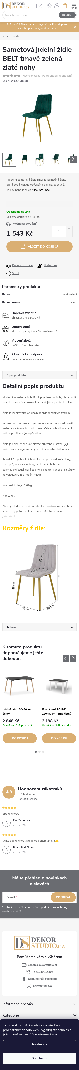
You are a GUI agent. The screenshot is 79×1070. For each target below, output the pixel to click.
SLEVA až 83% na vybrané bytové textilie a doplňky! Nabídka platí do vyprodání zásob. (37, 27)
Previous (66, 658)
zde (54, 1034)
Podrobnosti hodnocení (57, 76)
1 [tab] (36, 752)
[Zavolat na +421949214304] (49, 5)
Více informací (41, 190)
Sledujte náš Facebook (43, 979)
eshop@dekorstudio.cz (42, 965)
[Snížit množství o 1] (69, 234)
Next (73, 658)
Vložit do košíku (43, 246)
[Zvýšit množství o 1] (69, 228)
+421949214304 (42, 972)
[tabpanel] (20, 706)
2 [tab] (39, 752)
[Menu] (73, 5)
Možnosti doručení (25, 224)
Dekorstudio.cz (42, 986)
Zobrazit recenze (28, 799)
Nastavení (39, 1044)
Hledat (67, 15)
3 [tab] (43, 752)
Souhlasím (39, 1058)
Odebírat (63, 897)
